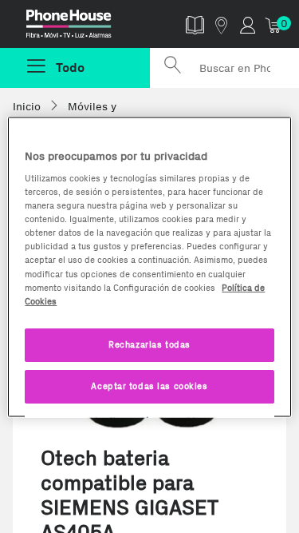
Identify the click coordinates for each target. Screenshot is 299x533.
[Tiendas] (221, 24)
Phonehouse (81, 27)
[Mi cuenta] (247, 24)
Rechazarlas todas (149, 343)
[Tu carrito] (274, 24)
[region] (149, 266)
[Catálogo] (195, 24)
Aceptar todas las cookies (149, 385)
